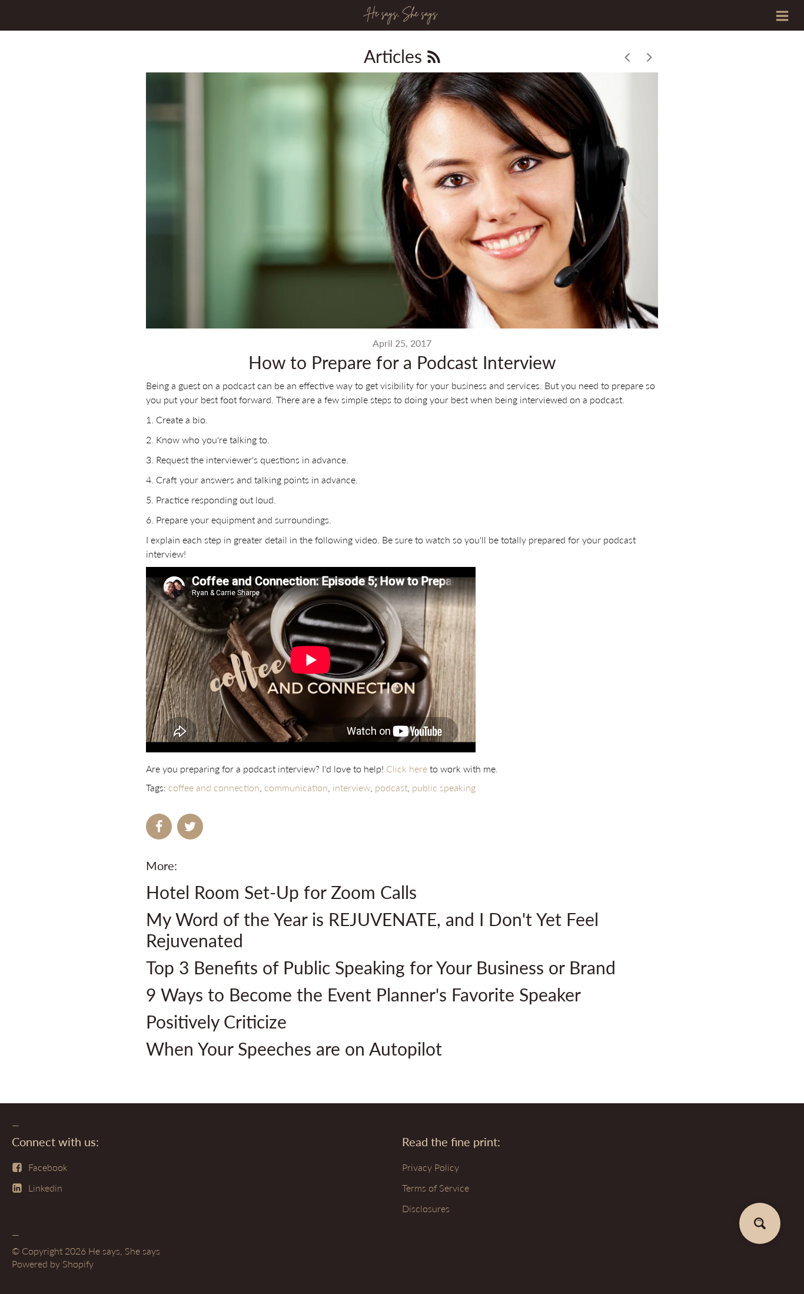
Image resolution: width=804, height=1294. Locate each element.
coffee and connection (214, 787)
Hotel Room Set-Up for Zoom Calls (281, 892)
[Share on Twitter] (190, 827)
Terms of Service (435, 1187)
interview (351, 787)
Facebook (48, 1167)
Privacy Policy (430, 1167)
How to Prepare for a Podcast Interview (402, 362)
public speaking (444, 787)
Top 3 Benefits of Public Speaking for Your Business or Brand (381, 967)
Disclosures (426, 1208)
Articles (395, 56)
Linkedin (45, 1187)
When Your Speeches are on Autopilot (294, 1048)
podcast (391, 787)
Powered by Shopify (53, 1263)
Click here (406, 768)
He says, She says (124, 1250)
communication (296, 787)
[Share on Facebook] (159, 827)
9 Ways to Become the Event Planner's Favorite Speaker (363, 994)
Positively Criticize (216, 1021)
